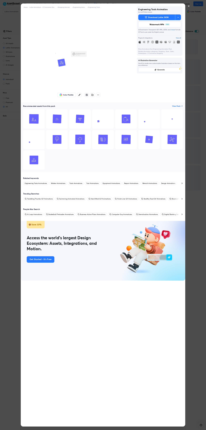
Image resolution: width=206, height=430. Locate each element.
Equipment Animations (111, 183)
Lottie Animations (35, 7)
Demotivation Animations (148, 214)
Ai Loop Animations (34, 214)
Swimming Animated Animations (71, 199)
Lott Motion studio (146, 12)
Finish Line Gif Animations (127, 199)
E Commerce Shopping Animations (49, 7)
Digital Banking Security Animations (177, 214)
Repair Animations (131, 183)
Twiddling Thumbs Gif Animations (40, 199)
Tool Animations (92, 183)
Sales (172, 51)
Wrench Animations (149, 183)
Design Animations (168, 183)
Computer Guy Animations (122, 214)
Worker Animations (58, 183)
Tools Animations (75, 183)
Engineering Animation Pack (79, 7)
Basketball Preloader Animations (61, 214)
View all (178, 38)
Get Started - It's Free (41, 259)
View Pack (176, 106)
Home (26, 7)
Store (168, 51)
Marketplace (142, 53)
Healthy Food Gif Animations (154, 199)
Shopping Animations (64, 7)
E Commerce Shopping (155, 53)
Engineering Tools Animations (95, 7)
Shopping (161, 51)
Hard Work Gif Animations (101, 199)
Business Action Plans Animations (92, 214)
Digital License (159, 32)
